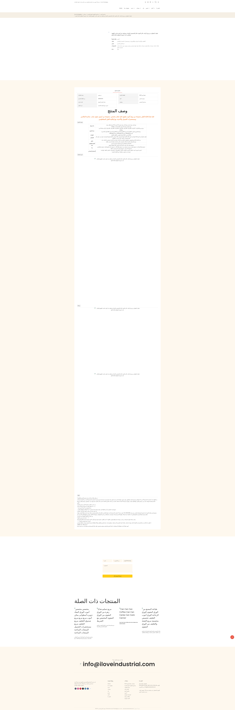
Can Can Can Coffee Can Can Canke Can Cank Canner (128, 623)
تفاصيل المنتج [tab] (117, 90)
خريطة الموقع (137, 708)
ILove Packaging (78, 14)
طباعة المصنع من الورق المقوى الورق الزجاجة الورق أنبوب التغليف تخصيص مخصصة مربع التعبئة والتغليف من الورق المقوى (151, 632)
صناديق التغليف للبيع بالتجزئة (93, 14)
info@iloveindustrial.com (119, 664)
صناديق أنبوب (103, 14)
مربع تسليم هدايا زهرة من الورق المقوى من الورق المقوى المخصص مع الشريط (105, 626)
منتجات (84, 14)
